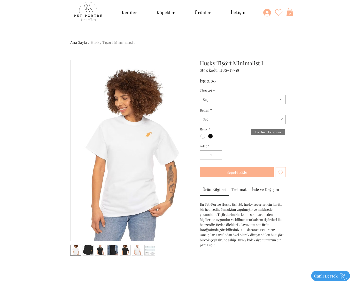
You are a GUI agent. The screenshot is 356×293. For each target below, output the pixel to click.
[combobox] (243, 99)
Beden (206, 110)
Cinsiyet (207, 90)
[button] (129, 12)
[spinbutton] (211, 155)
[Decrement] (204, 155)
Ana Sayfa (78, 42)
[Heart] (279, 12)
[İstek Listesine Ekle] (281, 172)
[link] (214, 189)
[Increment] (218, 155)
